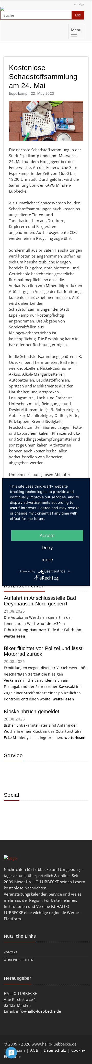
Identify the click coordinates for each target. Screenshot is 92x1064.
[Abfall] (44, 772)
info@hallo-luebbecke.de (38, 1011)
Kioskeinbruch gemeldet (32, 711)
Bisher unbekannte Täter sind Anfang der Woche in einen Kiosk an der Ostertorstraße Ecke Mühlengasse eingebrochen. (45, 731)
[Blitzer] (28, 772)
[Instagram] (11, 812)
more (47, 559)
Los (78, 15)
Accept (47, 535)
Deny (47, 547)
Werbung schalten (18, 960)
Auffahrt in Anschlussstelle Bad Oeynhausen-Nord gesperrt (40, 600)
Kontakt (10, 952)
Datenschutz (55, 1050)
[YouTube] (28, 812)
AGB (34, 1050)
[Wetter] (11, 772)
